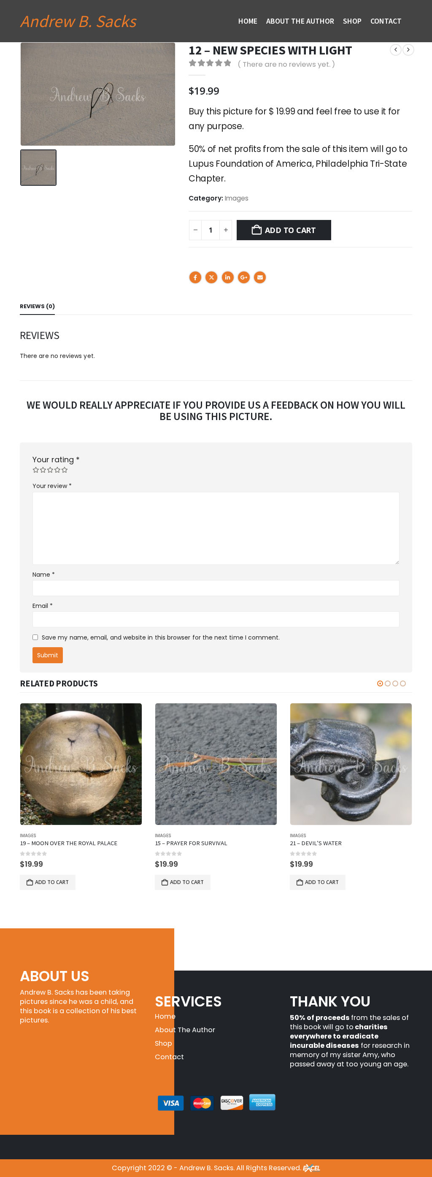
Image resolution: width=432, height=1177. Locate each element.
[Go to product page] (81, 764)
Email (260, 277)
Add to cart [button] (52, 882)
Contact (386, 21)
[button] (380, 683)
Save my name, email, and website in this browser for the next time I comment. (161, 637)
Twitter (211, 277)
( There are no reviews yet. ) (286, 64)
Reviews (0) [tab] (37, 306)
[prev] (396, 50)
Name (43, 574)
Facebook (195, 277)
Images (236, 198)
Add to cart (290, 230)
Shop (352, 21)
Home (247, 21)
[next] (408, 50)
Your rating (56, 459)
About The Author (300, 21)
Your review (52, 486)
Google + (244, 277)
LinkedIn (228, 277)
